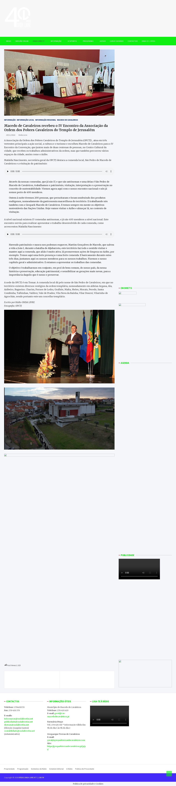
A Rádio (69, 769)
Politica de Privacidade (84, 769)
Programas (88, 41)
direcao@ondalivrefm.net (16, 725)
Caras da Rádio (116, 41)
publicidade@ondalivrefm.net (18, 721)
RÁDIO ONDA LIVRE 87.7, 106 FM (31, 777)
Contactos (133, 41)
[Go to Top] (169, 773)
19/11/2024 (10, 135)
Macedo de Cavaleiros (67, 120)
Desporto (72, 41)
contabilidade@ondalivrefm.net (19, 731)
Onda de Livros (148, 41)
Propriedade (9, 769)
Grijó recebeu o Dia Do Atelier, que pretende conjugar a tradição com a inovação (87, 678)
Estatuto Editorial (56, 769)
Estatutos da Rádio (39, 769)
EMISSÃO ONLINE (22, 41)
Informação (56, 41)
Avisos (103, 41)
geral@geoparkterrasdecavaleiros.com (66, 740)
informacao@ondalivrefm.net (18, 718)
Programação (22, 769)
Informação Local (25, 120)
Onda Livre (22, 135)
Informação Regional (45, 120)
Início (8, 41)
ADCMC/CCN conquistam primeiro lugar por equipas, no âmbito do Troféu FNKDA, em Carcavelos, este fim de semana (32, 679)
